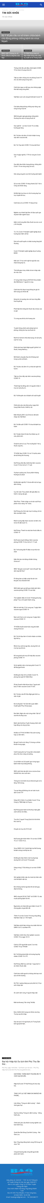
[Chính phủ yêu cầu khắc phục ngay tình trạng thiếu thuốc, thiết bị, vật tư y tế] (7, 407)
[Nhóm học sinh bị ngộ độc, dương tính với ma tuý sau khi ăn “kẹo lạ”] (7, 648)
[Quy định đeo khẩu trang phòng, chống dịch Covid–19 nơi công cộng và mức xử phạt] (7, 166)
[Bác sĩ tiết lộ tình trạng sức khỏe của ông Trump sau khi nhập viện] (7, 1014)
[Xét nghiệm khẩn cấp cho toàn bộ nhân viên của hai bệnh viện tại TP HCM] (7, 879)
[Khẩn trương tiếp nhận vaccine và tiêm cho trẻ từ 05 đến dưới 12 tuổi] (7, 523)
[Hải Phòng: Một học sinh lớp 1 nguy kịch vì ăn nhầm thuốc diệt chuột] (7, 966)
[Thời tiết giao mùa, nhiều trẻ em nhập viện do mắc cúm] (7, 272)
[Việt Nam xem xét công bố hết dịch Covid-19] (7, 99)
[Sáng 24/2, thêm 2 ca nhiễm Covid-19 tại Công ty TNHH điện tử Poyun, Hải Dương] (7, 802)
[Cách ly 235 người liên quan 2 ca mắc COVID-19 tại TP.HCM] (7, 947)
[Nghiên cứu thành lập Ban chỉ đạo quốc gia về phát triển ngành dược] (7, 215)
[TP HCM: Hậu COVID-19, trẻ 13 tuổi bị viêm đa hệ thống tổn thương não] (7, 455)
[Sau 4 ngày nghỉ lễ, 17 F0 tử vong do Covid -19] (7, 157)
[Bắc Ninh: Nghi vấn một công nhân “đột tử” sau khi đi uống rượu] (7, 715)
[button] (3, 5)
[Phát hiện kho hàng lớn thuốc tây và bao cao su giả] (7, 311)
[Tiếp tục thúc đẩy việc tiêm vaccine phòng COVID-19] (7, 378)
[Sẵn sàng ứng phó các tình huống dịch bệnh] (7, 176)
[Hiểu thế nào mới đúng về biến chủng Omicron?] (7, 561)
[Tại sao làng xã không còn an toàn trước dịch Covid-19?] (7, 792)
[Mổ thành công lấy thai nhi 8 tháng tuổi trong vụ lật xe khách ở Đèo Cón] (7, 359)
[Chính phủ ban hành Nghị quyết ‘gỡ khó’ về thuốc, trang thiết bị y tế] (7, 349)
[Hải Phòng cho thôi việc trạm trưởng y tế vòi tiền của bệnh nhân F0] (7, 513)
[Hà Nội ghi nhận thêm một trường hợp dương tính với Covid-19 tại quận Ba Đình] (7, 860)
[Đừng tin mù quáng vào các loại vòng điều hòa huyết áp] (7, 301)
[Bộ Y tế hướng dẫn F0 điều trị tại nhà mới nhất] (7, 552)
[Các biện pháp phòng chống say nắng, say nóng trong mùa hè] (7, 109)
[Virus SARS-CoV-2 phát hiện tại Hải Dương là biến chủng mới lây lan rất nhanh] (7, 850)
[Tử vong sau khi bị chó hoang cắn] (7, 320)
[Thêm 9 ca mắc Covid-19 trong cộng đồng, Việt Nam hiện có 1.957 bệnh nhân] (7, 918)
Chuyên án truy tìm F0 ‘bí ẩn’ (23, 829)
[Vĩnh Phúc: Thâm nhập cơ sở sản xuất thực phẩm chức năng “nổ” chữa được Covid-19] (7, 504)
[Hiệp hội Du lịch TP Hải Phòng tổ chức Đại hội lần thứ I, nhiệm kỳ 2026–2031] (7, 1086)
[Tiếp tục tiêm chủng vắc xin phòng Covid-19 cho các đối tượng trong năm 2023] (7, 80)
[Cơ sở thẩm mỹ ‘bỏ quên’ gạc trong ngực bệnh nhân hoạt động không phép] (7, 764)
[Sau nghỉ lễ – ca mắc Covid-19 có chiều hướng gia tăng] (7, 128)
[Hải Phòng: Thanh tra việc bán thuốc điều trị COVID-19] (7, 532)
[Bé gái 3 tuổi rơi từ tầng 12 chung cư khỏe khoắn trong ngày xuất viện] (7, 744)
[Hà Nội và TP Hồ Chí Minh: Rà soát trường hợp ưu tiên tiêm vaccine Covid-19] (7, 735)
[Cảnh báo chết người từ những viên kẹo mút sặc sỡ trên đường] (7, 976)
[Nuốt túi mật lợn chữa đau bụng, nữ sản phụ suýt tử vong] (7, 340)
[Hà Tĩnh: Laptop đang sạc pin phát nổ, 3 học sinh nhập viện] (7, 985)
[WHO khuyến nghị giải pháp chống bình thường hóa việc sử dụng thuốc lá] (7, 118)
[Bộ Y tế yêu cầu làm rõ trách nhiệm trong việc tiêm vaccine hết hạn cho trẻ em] (7, 137)
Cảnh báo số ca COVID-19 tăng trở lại (25, 203)
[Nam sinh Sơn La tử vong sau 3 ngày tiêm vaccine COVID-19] (7, 619)
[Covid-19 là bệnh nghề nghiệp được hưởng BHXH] (7, 253)
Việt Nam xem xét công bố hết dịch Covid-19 (28, 97)
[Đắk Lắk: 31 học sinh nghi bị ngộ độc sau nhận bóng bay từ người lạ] (7, 263)
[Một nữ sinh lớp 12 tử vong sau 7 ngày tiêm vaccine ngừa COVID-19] (7, 609)
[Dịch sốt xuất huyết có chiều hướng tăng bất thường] (7, 243)
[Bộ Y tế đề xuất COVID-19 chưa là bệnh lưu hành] (7, 426)
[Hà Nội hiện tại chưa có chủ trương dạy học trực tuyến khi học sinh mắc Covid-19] (7, 195)
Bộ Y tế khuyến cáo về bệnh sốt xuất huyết (27, 395)
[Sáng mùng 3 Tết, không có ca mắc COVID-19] (7, 870)
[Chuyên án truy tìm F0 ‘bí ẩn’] (7, 831)
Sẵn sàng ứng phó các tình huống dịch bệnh (28, 174)
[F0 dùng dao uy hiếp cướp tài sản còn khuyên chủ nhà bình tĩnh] (7, 581)
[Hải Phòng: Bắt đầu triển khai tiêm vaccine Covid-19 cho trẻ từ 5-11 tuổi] (7, 465)
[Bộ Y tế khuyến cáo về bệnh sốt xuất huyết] (7, 398)
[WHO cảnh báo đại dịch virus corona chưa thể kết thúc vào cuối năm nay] (7, 773)
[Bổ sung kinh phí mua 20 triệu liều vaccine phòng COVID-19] (7, 658)
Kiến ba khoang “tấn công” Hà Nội (24, 1002)
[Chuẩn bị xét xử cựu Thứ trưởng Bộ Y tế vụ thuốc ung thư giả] (7, 446)
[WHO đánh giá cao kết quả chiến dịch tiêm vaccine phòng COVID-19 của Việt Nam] (7, 590)
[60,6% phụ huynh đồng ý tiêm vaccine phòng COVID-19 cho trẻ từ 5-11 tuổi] (7, 542)
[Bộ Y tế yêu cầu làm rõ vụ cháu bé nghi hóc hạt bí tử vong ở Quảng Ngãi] (7, 369)
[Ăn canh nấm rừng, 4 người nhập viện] (7, 995)
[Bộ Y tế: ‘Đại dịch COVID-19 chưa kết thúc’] (7, 147)
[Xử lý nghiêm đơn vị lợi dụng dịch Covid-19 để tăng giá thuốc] (7, 667)
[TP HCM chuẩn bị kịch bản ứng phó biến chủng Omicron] (7, 629)
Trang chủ (5, 10)
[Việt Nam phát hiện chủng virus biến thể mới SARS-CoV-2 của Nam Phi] (7, 927)
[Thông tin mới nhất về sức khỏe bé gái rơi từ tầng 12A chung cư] (7, 783)
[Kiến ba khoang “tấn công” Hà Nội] (7, 1004)
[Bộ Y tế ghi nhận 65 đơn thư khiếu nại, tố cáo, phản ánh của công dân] (7, 436)
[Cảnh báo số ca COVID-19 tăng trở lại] (7, 205)
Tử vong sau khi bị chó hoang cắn (24, 318)
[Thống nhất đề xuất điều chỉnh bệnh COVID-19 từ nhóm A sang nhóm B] (7, 70)
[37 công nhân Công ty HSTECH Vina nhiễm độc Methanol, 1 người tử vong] (7, 282)
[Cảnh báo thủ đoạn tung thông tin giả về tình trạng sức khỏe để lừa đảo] (7, 292)
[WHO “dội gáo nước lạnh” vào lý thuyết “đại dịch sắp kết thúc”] (7, 571)
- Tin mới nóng (6, 1058)
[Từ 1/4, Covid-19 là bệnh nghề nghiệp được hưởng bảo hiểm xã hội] (7, 234)
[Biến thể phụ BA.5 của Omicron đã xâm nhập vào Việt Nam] (7, 417)
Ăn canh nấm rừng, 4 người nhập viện (26, 993)
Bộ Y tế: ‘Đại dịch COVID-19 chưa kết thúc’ (27, 145)
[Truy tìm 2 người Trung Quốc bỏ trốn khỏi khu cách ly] (7, 821)
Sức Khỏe (12, 10)
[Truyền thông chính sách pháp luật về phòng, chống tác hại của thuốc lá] (7, 330)
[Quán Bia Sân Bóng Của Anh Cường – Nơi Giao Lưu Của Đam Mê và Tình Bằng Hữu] (7, 1135)
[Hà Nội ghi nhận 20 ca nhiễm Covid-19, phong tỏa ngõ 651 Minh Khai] (7, 677)
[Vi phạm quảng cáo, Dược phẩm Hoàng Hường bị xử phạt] (7, 475)
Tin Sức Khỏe (5, 32)
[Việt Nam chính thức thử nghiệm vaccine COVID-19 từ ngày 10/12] (7, 937)
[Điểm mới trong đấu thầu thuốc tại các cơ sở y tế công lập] (7, 224)
